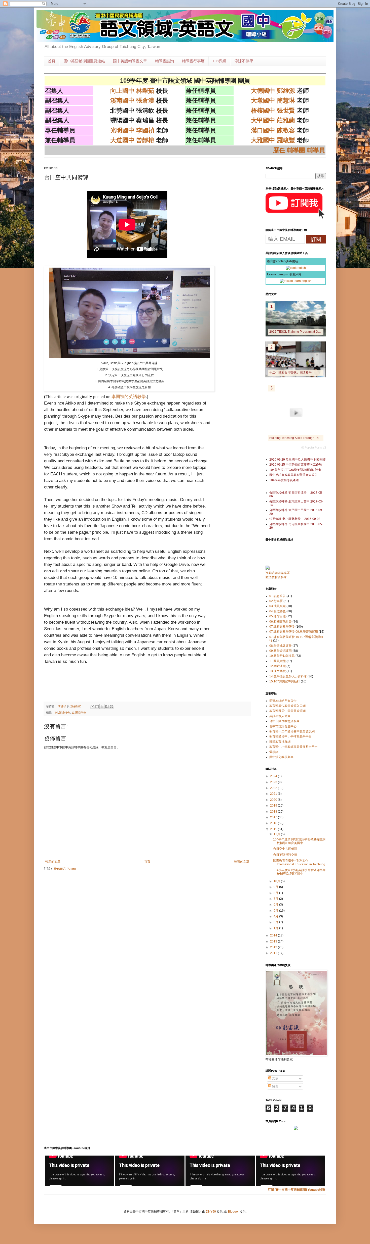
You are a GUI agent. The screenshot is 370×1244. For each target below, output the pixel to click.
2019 (274, 805)
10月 (277, 881)
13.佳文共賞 (277, 671)
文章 (274, 1078)
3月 (276, 922)
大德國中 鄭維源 (273, 90)
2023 (274, 782)
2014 (274, 935)
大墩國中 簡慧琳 (273, 100)
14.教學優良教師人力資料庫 (288, 676)
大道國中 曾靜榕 (132, 140)
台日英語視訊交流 (285, 855)
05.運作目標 (277, 616)
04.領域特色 (62, 712)
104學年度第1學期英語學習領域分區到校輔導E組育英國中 (299, 841)
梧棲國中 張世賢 (273, 110)
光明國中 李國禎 (132, 130)
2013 (274, 941)
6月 (276, 904)
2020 (274, 800)
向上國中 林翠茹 (132, 90)
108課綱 (219, 61)
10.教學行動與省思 (282, 656)
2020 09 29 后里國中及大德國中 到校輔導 (297, 459)
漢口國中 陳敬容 (273, 130)
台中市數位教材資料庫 (284, 721)
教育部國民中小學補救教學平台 (290, 736)
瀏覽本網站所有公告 (283, 701)
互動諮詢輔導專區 (278, 573)
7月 (276, 899)
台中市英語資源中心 (283, 726)
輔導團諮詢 (164, 61)
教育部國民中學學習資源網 (287, 711)
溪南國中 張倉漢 (132, 100)
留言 (274, 1086)
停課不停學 (243, 61)
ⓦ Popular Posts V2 (313, 447)
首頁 (51, 61)
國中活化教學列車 (281, 757)
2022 (274, 788)
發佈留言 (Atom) (65, 869)
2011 (274, 953)
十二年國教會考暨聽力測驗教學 (290, 372)
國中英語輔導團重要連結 (84, 61)
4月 (276, 916)
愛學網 (273, 752)
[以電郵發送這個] (92, 706)
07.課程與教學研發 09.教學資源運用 (293, 631)
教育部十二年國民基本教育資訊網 (292, 731)
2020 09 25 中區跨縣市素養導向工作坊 (295, 464)
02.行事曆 (276, 601)
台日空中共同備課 (285, 849)
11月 (277, 834)
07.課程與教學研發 (282, 626)
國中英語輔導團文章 (130, 61)
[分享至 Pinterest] (111, 706)
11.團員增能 (78, 712)
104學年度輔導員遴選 (284, 480)
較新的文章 (52, 861)
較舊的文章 (241, 861)
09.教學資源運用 (280, 651)
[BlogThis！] (97, 706)
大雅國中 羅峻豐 (273, 140)
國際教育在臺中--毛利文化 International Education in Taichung (299, 862)
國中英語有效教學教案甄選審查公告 (293, 475)
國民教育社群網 (279, 741)
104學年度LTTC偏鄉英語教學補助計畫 (295, 470)
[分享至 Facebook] (106, 706)
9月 (276, 887)
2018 (274, 811)
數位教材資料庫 (276, 577)
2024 (274, 776)
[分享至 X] (101, 706)
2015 (274, 829)
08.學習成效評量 (280, 646)
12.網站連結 (277, 666)
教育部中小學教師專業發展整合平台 (293, 747)
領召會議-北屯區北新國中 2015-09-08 (294, 519)
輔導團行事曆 (193, 61)
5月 (276, 910)
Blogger (233, 1211)
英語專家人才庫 (279, 716)
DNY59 (211, 1211)
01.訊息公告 (277, 596)
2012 (274, 947)
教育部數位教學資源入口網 (287, 706)
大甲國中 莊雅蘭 (273, 120)
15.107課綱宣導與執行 (284, 681)
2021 (274, 793)
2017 (274, 817)
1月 (276, 928)
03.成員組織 (277, 606)
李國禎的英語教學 (129, 396)
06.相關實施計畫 (280, 621)
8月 (276, 893)
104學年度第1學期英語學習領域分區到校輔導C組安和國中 (299, 871)
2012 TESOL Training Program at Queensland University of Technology (318, 331)
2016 (274, 823)
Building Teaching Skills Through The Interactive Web (305, 438)
